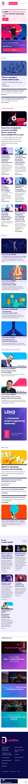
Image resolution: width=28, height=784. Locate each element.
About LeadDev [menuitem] (19, 747)
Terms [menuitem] (18, 771)
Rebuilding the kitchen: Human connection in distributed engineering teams (6, 159)
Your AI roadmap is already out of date (12, 91)
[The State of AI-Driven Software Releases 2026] (14, 272)
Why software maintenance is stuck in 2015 (5, 615)
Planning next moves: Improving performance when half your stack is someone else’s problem (20, 160)
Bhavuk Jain (4, 94)
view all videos (24, 541)
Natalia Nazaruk (5, 174)
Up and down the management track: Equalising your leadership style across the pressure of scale (20, 217)
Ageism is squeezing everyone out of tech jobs (11, 467)
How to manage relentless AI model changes (8, 371)
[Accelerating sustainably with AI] (21, 180)
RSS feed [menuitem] (4, 766)
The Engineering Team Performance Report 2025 (9, 340)
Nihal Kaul (4, 526)
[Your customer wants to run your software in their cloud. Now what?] (14, 385)
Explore (14, 50)
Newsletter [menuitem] (5, 763)
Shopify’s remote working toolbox (6, 583)
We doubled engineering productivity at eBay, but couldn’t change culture (6, 216)
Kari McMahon (4, 493)
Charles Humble (5, 485)
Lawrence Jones (19, 201)
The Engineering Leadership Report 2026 (14, 257)
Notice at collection (6, 782)
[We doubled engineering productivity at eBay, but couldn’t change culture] (7, 207)
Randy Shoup (4, 225)
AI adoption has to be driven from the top (13, 497)
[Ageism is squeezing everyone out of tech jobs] (14, 457)
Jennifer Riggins (5, 502)
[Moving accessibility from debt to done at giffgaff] (7, 180)
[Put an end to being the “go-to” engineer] (14, 512)
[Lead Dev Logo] (4, 3)
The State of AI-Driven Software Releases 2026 (9, 284)
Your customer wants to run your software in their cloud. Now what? (11, 397)
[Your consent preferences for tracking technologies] (2, 781)
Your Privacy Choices (10, 780)
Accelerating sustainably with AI (20, 190)
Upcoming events (13, 3)
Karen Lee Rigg (18, 231)
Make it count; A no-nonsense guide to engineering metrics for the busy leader (7, 556)
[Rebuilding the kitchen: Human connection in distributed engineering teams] (7, 150)
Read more (14, 665)
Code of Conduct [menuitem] (19, 757)
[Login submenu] (22, 3)
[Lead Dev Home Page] (10, 740)
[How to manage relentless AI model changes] (14, 359)
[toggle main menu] (25, 3)
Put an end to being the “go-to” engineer (13, 521)
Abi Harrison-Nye (5, 201)
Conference (4, 572)
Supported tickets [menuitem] (6, 760)
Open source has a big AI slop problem (12, 489)
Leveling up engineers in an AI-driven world (19, 584)
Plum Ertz (3, 145)
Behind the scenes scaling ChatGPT (20, 554)
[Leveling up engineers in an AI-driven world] (21, 577)
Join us (5, 19)
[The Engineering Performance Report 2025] (14, 300)
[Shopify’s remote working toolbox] (7, 577)
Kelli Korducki (4, 475)
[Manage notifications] (26, 782)
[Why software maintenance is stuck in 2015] (7, 605)
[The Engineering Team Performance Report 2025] (14, 328)
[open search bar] (19, 3)
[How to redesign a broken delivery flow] (14, 68)
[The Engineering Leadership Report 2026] (14, 245)
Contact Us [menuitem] (18, 760)
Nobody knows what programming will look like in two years (11, 480)
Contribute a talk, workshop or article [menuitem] (7, 753)
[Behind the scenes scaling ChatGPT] (21, 548)
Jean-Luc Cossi (5, 86)
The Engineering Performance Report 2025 (9, 312)
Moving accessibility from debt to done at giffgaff (5, 188)
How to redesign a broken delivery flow (10, 78)
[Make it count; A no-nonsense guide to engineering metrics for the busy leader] (7, 548)
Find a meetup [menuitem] (5, 757)
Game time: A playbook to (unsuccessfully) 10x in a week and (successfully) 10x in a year (12, 131)
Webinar (3, 628)
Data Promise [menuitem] (12, 771)
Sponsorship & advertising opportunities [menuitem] (5, 748)
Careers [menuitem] (17, 754)
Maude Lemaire (18, 174)
